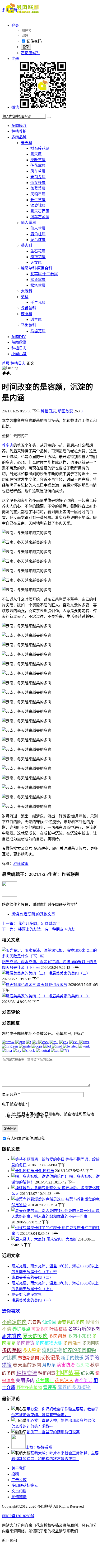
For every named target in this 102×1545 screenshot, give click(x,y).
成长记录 (50, 1358)
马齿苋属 (38, 331)
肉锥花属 (38, 257)
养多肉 (7, 445)
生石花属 (38, 251)
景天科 (26, 143)
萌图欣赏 (19, 342)
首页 (5, 363)
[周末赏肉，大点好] (28, 1239)
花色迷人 (64, 1380)
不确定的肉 (14, 1322)
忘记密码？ (30, 53)
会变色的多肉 (70, 1322)
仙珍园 (49, 1322)
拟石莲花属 (39, 148)
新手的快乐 (72, 1357)
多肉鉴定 (32, 1350)
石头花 (82, 1364)
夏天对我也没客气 (52, 985)
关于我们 (19, 1468)
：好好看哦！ (41, 1447)
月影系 (49, 1364)
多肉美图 (12, 1350)
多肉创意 (58, 1336)
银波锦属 (38, 205)
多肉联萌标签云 (24, 1485)
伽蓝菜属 (38, 188)
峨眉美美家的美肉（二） (69, 973)
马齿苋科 (28, 325)
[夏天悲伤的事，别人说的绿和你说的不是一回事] (53, 1211)
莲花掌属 (38, 166)
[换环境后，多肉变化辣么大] (36, 1188)
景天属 (36, 154)
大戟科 (26, 291)
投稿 (15, 1474)
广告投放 (19, 1480)
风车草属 (38, 171)
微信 (15, 107)
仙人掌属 (38, 228)
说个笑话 (83, 1380)
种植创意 (46, 1373)
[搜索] (49, 117)
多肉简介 (19, 126)
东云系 (34, 1322)
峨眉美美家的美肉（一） (69, 996)
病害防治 (66, 1364)
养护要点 (21, 1329)
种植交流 (26, 1373)
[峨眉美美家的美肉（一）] (25, 996)
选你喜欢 (11, 1310)
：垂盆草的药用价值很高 (53, 1432)
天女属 (36, 263)
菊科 (24, 297)
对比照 (9, 1358)
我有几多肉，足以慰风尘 (31, 924)
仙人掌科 (28, 223)
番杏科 (26, 245)
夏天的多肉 (35, 1336)
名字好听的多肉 (84, 1329)
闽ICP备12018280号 (18, 1516)
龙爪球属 (38, 240)
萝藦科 (26, 314)
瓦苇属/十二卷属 (44, 274)
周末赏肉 (12, 1336)
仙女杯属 (38, 183)
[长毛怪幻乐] (23, 1171)
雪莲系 (49, 1387)
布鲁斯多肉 (28, 1358)
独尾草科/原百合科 (36, 268)
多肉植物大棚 (48, 1343)
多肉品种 (19, 137)
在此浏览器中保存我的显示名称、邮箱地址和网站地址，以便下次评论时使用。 (50, 1115)
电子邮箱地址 (15, 1104)
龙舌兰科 (28, 308)
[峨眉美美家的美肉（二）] (25, 973)
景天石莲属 (39, 211)
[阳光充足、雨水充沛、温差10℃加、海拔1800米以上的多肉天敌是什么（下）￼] (51, 956)
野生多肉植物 (29, 1387)
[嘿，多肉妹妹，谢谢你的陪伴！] (40, 1176)
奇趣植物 (52, 1350)
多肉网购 (90, 1343)
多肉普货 (25, 1343)
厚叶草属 (38, 160)
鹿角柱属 (38, 234)
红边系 (87, 1373)
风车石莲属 (39, 217)
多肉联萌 (9, 10)
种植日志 (19, 348)
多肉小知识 (79, 1336)
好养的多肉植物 (79, 1350)
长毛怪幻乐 (44, 1171)
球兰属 (36, 320)
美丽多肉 (25, 1380)
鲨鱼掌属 (38, 280)
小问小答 (19, 354)
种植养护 (19, 131)
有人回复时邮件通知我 (26, 1138)
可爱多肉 (39, 1329)
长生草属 (38, 200)
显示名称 (11, 1094)
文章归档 (19, 1491)
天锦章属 (38, 194)
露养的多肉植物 (74, 1387)
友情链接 (19, 1497)
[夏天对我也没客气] (19, 985)
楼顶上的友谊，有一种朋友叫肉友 (38, 929)
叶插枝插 (58, 1329)
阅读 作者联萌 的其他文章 (33, 914)
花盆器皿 (45, 1380)
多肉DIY (18, 337)
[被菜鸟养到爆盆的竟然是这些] (38, 1199)
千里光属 (38, 302)
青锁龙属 (38, 177)
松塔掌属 (38, 285)
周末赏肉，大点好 (61, 1239)
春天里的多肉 (27, 1364)
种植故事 (20, 864)
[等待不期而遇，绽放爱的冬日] (38, 1159)
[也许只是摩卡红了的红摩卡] (36, 1228)
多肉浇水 (72, 1343)
